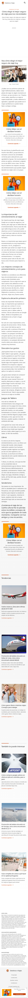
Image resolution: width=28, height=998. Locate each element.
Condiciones (14, 977)
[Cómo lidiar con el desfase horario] (14, 119)
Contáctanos (14, 983)
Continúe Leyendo (13, 143)
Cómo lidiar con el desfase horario (14, 130)
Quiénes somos (14, 980)
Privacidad (14, 975)
